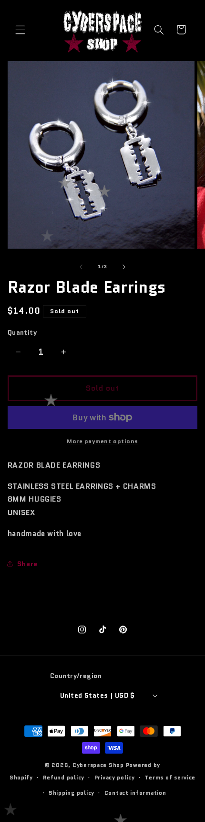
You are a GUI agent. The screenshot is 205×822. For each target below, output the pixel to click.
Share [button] (27, 564)
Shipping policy (71, 793)
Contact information (135, 793)
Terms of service (169, 777)
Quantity (22, 332)
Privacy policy (114, 777)
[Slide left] (81, 266)
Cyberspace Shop (98, 765)
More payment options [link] (102, 441)
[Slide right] (123, 266)
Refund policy (64, 777)
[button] (20, 30)
